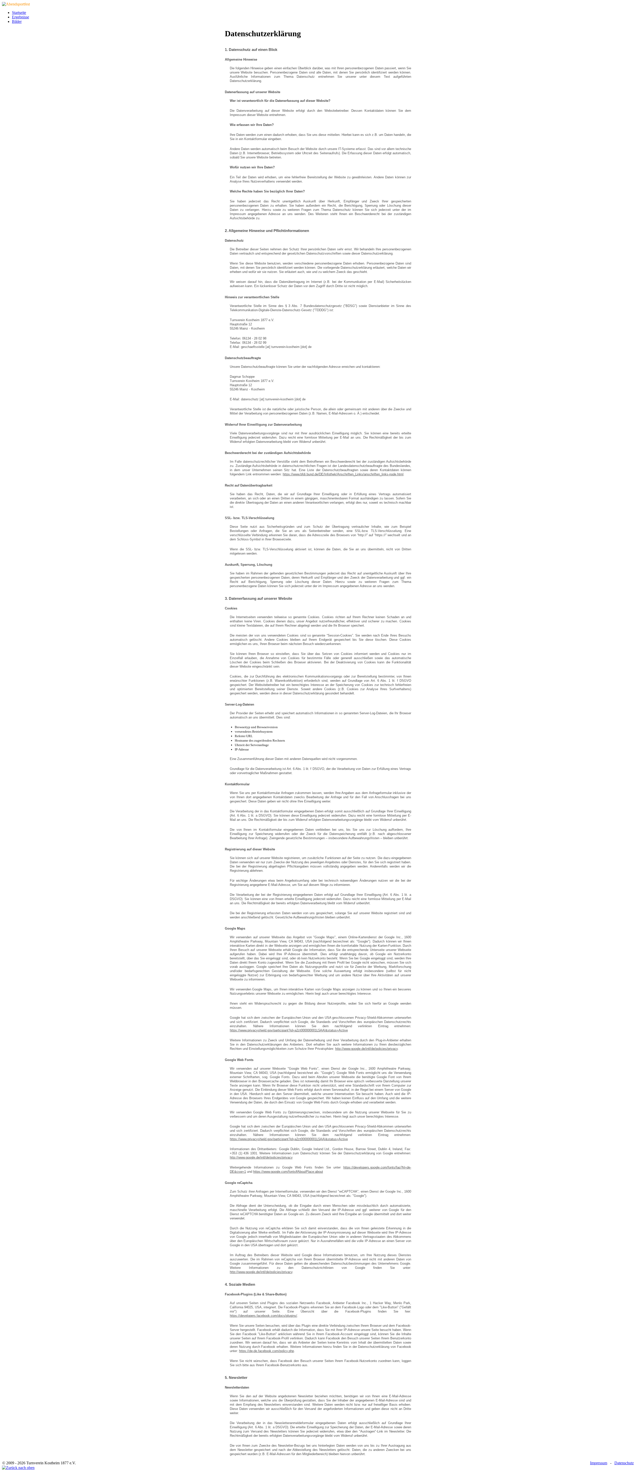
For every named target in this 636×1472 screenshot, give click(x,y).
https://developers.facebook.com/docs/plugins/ (263, 1316)
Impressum (598, 1463)
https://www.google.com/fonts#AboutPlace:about (288, 1171)
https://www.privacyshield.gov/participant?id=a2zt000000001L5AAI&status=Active (289, 1030)
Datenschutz (624, 1463)
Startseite (19, 12)
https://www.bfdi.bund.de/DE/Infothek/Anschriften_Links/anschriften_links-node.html (343, 474)
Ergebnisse (20, 17)
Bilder (17, 21)
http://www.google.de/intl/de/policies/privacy (366, 1049)
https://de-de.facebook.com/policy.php (266, 1351)
